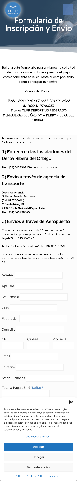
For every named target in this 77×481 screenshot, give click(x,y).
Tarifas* (37, 388)
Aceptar (38, 446)
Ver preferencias (38, 467)
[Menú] (68, 9)
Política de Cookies (25, 476)
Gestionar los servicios (37, 436)
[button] (71, 402)
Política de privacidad (48, 476)
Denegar (38, 457)
